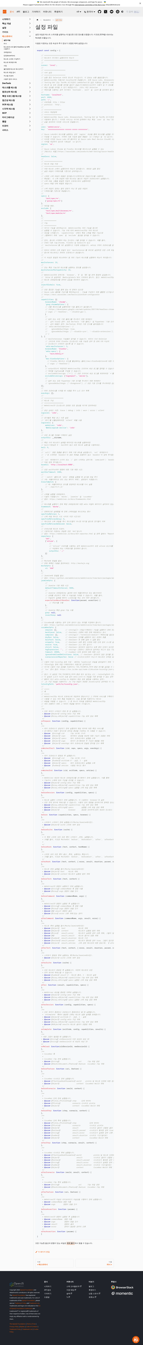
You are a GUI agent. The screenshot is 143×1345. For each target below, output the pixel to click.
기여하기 (36, 11)
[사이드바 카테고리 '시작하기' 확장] (29, 19)
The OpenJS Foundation (17, 1324)
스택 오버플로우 (72, 1286)
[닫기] (140, 3)
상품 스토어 (93, 1293)
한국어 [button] (90, 11)
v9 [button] (78, 11)
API (18, 11)
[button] (16, 23)
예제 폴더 (70, 1243)
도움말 (46, 1297)
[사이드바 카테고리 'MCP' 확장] (29, 113)
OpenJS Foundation (26, 1290)
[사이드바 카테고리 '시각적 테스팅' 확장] (29, 109)
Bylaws (22, 1327)
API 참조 (47, 1290)
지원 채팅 (70, 1290)
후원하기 (58, 11)
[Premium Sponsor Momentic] (122, 1295)
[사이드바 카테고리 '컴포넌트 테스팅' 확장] (29, 92)
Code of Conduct (31, 1327)
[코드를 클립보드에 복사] (111, 50)
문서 (12, 11)
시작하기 (47, 1286)
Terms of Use (31, 1324)
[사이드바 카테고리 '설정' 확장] (29, 28)
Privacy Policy (14, 1327)
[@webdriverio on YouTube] (112, 12)
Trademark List (34, 1303)
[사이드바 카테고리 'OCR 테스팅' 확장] (29, 104)
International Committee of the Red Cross (90, 5)
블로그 (26, 11)
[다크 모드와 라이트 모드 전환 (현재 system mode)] (122, 11)
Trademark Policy (20, 1303)
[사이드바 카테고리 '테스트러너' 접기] (29, 36)
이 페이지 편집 (44, 1252)
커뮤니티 (47, 11)
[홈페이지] (37, 20)
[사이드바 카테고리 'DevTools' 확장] (29, 83)
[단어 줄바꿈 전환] (107, 50)
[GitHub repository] (100, 12)
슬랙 (68, 1293)
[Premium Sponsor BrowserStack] (122, 1289)
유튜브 (91, 1297)
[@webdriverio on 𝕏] (106, 12)
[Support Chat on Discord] (118, 12)
